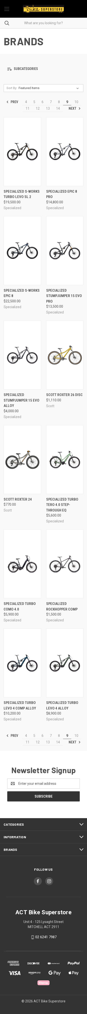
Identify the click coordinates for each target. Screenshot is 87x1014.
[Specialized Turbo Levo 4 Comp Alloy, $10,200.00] (22, 662)
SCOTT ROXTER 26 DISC (64, 395)
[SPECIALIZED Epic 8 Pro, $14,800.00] (65, 151)
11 (27, 108)
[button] (43, 69)
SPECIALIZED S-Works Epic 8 (22, 293)
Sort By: (12, 88)
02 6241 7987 (46, 937)
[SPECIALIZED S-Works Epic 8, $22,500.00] (22, 250)
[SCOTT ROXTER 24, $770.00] (22, 459)
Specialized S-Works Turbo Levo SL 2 (22, 194)
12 (38, 108)
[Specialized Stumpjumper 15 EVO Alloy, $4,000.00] (22, 355)
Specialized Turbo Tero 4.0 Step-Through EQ (62, 504)
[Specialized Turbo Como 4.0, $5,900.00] (22, 563)
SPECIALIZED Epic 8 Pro (61, 194)
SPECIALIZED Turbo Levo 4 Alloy (62, 705)
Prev (14, 102)
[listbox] (49, 88)
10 (76, 102)
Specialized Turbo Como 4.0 (20, 606)
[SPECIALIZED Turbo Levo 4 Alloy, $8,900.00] (65, 662)
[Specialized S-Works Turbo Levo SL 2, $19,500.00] (22, 151)
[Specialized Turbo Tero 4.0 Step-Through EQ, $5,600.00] (65, 459)
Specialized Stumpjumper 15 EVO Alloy (21, 400)
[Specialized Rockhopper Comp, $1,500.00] (65, 563)
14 (58, 108)
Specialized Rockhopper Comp (62, 606)
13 (48, 108)
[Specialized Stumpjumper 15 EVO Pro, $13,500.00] (65, 250)
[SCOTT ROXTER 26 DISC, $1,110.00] (65, 355)
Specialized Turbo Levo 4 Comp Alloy (20, 705)
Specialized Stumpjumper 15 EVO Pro (64, 296)
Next (73, 108)
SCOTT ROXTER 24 (18, 499)
